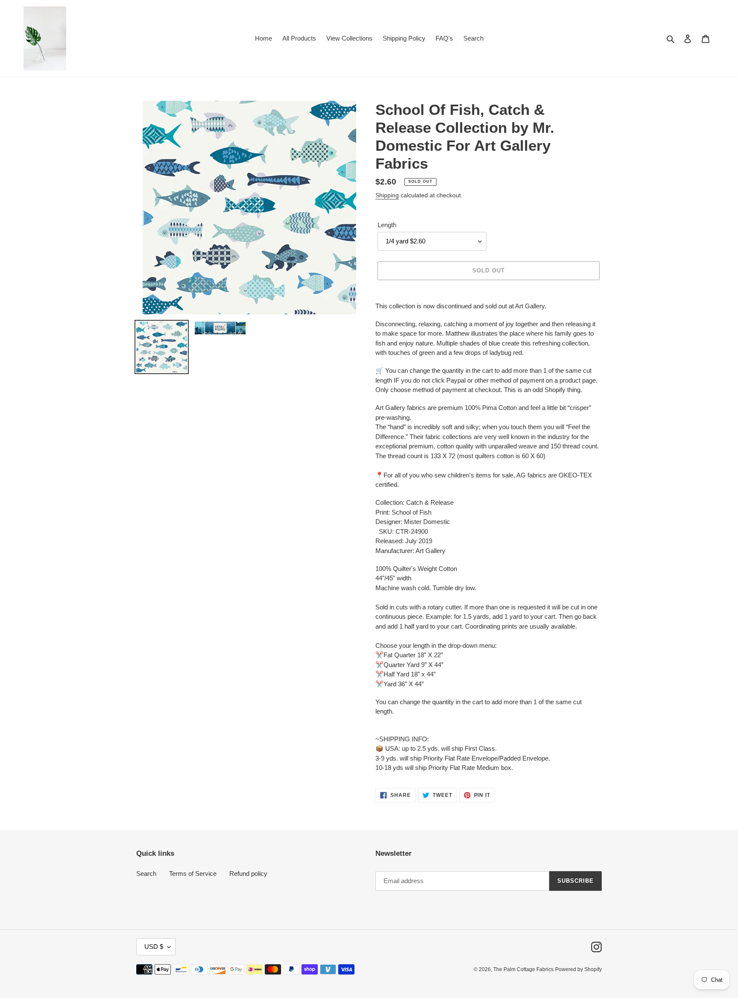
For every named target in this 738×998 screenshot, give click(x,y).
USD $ (153, 946)
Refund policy (248, 873)
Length (387, 224)
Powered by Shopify (578, 969)
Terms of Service (193, 873)
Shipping (387, 195)
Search (146, 873)
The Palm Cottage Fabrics (523, 969)
